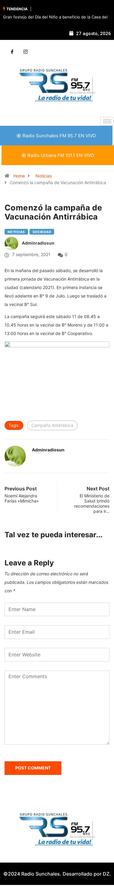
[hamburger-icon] (107, 121)
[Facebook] (12, 52)
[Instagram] (25, 52)
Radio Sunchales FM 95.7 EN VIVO (59, 135)
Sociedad (42, 232)
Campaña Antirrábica (52, 425)
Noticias (44, 175)
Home (19, 175)
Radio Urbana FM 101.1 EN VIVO (60, 155)
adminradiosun (38, 243)
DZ (106, 874)
